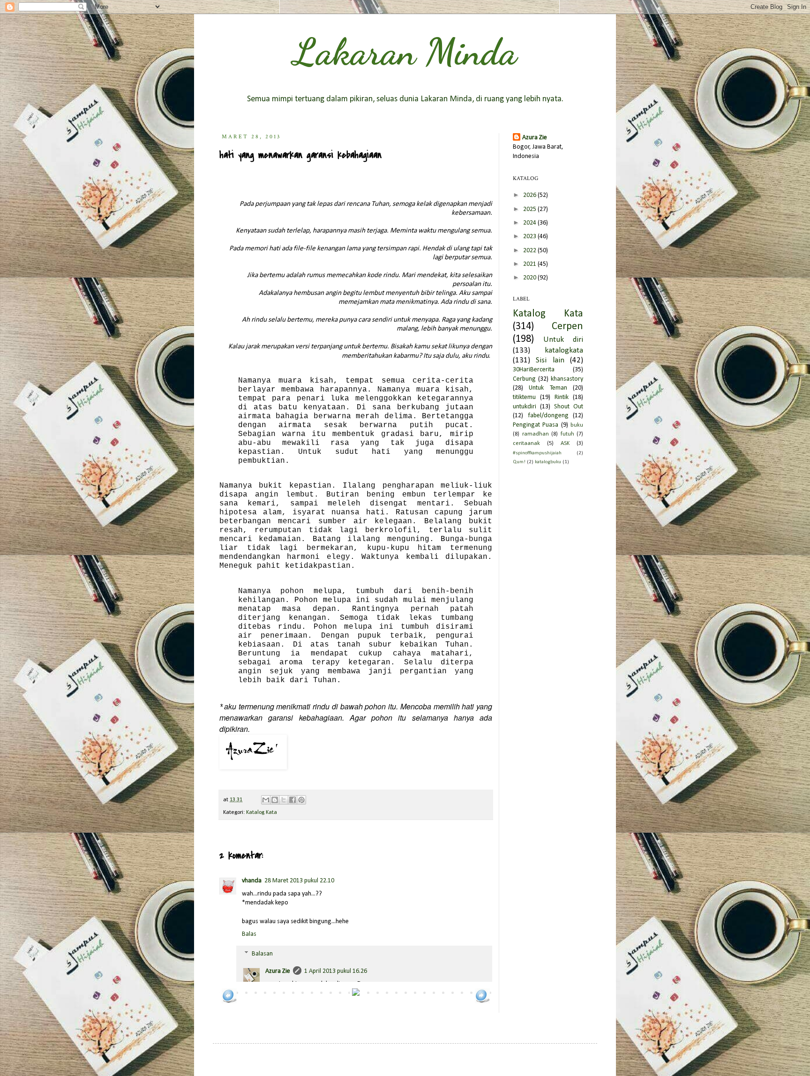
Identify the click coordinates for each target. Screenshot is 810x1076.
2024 (530, 222)
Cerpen (567, 326)
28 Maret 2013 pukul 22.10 (299, 880)
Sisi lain (550, 360)
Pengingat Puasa (535, 425)
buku (576, 425)
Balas (249, 934)
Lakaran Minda (405, 51)
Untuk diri (563, 340)
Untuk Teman (548, 387)
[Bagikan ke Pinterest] (301, 800)
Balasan (262, 953)
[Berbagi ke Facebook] (292, 800)
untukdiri (524, 406)
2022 (530, 250)
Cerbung (524, 379)
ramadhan (535, 434)
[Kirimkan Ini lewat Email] (265, 800)
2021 (530, 264)
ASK (565, 443)
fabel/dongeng (548, 415)
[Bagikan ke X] (283, 800)
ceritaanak (526, 443)
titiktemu (524, 397)
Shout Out (568, 406)
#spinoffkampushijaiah (537, 453)
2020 (530, 277)
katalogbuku (548, 462)
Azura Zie (277, 971)
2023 (530, 236)
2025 (530, 209)
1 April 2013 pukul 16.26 (335, 971)
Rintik (562, 397)
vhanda (252, 880)
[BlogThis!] (274, 800)
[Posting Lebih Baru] (229, 1002)
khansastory (567, 379)
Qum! (519, 462)
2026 (530, 195)
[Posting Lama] (482, 1002)
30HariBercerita (534, 369)
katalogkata (564, 350)
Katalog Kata (261, 812)
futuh (567, 434)
